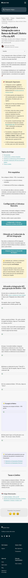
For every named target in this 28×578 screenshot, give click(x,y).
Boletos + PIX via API (7, 19)
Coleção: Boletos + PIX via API (11, 496)
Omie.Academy (18, 563)
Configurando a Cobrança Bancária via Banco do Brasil (14, 223)
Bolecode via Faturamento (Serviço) (13, 463)
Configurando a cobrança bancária (12, 156)
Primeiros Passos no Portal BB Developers (14, 251)
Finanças (12, 18)
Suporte (3, 548)
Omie (2, 562)
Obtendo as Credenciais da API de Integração (14, 158)
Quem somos (4, 564)
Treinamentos (18, 551)
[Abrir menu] (25, 3)
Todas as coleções (5, 18)
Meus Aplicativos (18, 548)
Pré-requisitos (7, 155)
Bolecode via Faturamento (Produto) (14, 461)
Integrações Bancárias (20, 18)
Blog (2, 567)
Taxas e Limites (7, 164)
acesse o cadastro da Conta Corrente (16, 295)
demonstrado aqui (10, 124)
